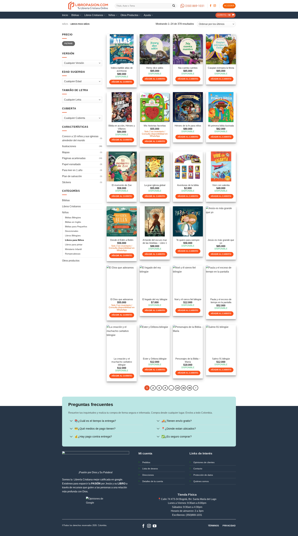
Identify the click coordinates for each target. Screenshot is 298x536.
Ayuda (147, 15)
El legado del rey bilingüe (154, 299)
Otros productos (70, 260)
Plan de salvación (72, 176)
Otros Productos (129, 15)
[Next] (195, 388)
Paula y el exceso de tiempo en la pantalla (220, 301)
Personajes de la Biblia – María (187, 360)
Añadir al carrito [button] (122, 82)
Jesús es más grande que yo (221, 241)
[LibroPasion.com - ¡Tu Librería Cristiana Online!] (88, 5)
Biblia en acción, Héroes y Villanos (121, 127)
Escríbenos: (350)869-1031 (187, 515)
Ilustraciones (69, 146)
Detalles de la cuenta (152, 481)
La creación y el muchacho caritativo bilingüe (121, 361)
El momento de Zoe (122, 185)
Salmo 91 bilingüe (221, 358)
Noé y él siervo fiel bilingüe (187, 299)
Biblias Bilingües (73, 217)
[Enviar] (173, 6)
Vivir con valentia (221, 185)
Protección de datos (203, 475)
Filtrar (68, 43)
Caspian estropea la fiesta (221, 67)
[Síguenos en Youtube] (154, 526)
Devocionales (71, 231)
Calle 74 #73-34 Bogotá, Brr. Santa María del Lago (188, 499)
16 (189, 388)
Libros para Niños (74, 240)
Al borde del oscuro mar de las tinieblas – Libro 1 (155, 241)
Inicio (65, 15)
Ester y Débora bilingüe (155, 358)
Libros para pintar (73, 244)
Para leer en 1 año (72, 170)
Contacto (197, 468)
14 (177, 388)
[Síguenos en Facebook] (210, 5)
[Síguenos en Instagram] (214, 5)
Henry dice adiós (154, 67)
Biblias (75, 15)
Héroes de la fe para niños (188, 125)
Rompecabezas (72, 253)
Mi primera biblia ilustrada (221, 125)
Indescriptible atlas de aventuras (122, 69)
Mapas (66, 152)
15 (183, 388)
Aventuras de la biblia (188, 185)
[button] (229, 5)
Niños (111, 15)
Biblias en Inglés (73, 222)
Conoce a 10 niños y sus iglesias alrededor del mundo (80, 138)
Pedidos (146, 462)
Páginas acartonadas (74, 158)
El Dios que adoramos (122, 299)
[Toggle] (71, 421)
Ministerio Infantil (73, 249)
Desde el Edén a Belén (121, 240)
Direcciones (148, 475)
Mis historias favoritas (155, 125)
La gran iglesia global (154, 185)
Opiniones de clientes (203, 462)
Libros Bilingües (73, 235)
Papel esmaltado (71, 164)
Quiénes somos (201, 481)
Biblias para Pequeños (76, 226)
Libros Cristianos (93, 15)
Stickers (66, 182)
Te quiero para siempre (187, 240)
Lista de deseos (150, 468)
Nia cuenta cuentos (188, 67)
